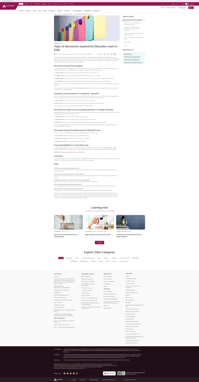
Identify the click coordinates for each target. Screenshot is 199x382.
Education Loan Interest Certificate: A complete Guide (66, 235)
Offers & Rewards (77, 10)
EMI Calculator (108, 354)
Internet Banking (123, 350)
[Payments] (70, 11)
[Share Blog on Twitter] (108, 54)
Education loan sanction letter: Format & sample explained (128, 235)
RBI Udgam (128, 302)
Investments (52, 10)
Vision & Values (107, 279)
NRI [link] (31, 3)
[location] (181, 4)
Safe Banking (74, 261)
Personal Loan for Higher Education (133, 62)
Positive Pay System (131, 331)
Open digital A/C (182, 7)
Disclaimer (73, 379)
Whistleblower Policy (59, 305)
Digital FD (103, 349)
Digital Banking (84, 261)
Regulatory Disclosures (87, 279)
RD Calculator (102, 354)
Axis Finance (95, 360)
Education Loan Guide (67, 14)
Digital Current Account (87, 349)
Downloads (107, 289)
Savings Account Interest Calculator (83, 354)
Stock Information (85, 276)
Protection (114, 258)
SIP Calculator (122, 357)
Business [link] (26, 3)
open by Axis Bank (115, 350)
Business (101, 261)
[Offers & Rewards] (82, 11)
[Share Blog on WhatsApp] (115, 54)
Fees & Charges (107, 308)
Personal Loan (124, 349)
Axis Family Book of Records (134, 350)
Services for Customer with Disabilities (132, 286)
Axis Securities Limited (86, 360)
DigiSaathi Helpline (130, 290)
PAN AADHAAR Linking (132, 309)
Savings (61, 258)
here (113, 211)
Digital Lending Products (132, 292)
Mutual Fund (104, 350)
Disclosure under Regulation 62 (89, 300)
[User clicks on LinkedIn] (74, 373)
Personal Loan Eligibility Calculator (84, 356)
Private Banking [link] (37, 3)
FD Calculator (95, 354)
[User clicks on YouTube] (71, 373)
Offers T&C (106, 305)
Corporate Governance (87, 288)
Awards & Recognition (109, 281)
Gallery (105, 286)
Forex (39, 10)
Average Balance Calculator (69, 354)
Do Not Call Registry (59, 307)
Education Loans (83, 88)
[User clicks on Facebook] (64, 373)
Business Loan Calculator (107, 356)
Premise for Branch (130, 314)
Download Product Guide (110, 294)
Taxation (93, 261)
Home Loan (135, 349)
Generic (114, 261)
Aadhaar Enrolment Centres (133, 311)
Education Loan (128, 54)
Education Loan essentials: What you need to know (72, 152)
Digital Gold (98, 350)
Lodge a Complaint (171, 7)
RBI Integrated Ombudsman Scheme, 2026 (135, 305)
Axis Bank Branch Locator (60, 297)
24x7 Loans (73, 350)
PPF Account (92, 350)
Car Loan (130, 349)
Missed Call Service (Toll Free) (61, 290)
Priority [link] (49, 3)
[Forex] (41, 11)
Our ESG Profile (130, 281)
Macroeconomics (125, 258)
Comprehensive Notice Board (133, 324)
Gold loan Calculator (97, 356)
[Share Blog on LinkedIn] (112, 54)
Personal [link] (21, 3)
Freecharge (126, 360)
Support (163, 7)
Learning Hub (87, 10)
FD (106, 349)
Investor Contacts (85, 295)
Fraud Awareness (130, 283)
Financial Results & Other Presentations (87, 284)
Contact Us (57, 276)
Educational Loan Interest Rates (132, 56)
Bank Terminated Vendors (132, 321)
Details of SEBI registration (132, 340)
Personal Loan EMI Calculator (70, 356)
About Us (173, 4)
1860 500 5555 (58, 282)
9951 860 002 (69, 315)
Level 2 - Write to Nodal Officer (62, 324)
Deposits (28, 10)
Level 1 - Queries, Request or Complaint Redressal (64, 321)
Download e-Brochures (109, 296)
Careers (128, 276)
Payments (66, 10)
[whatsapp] (184, 4)
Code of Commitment (94, 379)
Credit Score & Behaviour (88, 258)
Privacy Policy (83, 379)
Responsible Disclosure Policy (108, 379)
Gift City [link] (65, 3)
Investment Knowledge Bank (111, 299)
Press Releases (107, 284)
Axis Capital (115, 360)
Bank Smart (96, 10)
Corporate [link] (55, 3)
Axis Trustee (109, 360)
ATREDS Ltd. (121, 360)
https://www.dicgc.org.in (131, 374)
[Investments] (55, 11)
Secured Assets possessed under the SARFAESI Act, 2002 (134, 337)
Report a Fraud (110, 373)
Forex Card (66, 351)
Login (190, 7)
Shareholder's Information (88, 281)
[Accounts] (24, 11)
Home (55, 14)
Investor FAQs (85, 293)
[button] (178, 3)
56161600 (62, 315)
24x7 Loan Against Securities (83, 350)
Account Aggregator (131, 316)
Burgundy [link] (44, 3)
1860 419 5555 (71, 280)
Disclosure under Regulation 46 (89, 298)
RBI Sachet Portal (130, 300)
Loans (44, 10)
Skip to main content (7, 1)
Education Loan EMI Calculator (132, 59)
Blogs (60, 14)
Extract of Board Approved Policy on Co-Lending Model (90, 303)
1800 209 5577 (71, 279)
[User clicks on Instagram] (77, 373)
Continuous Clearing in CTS (133, 334)
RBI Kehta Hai (129, 297)
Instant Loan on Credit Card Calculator (133, 354)
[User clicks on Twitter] (67, 373)
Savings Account (97, 124)
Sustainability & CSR (131, 278)
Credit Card (118, 349)
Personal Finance (124, 261)
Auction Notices (130, 319)
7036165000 (66, 287)
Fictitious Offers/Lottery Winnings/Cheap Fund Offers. (72, 368)
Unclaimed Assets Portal (132, 343)
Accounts (21, 10)
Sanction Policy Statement (132, 326)
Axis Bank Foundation (68, 360)
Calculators (57, 354)
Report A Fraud (58, 302)
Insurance (59, 10)
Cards (34, 10)
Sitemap (128, 295)
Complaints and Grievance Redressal (63, 300)
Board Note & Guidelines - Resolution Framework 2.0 (90, 307)
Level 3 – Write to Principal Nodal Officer (64, 327)
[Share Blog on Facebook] (105, 54)
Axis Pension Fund (102, 360)
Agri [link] (60, 3)
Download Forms (108, 291)
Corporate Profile (108, 276)
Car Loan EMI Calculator (100, 357)
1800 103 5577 (58, 280)
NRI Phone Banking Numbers (61, 295)
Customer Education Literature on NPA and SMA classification (112, 302)
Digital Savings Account (76, 349)
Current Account (96, 349)
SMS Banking (57, 292)
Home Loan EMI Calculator (119, 356)
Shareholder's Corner (87, 274)
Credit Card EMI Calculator (118, 354)
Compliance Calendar (86, 290)
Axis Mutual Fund (77, 360)
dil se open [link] (71, 3)
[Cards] (36, 11)
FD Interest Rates (111, 349)
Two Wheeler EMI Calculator (112, 357)
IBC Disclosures (130, 329)
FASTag (109, 350)
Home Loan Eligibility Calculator (133, 356)
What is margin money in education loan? (98, 234)
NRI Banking (135, 258)
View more (99, 242)
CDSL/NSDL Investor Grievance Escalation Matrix (64, 310)
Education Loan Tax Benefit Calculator (86, 357)
